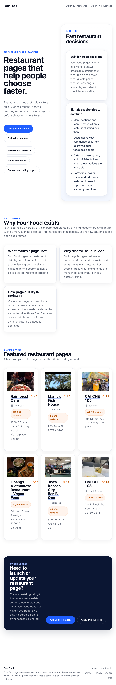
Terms (109, 677)
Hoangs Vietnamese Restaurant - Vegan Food (21, 490)
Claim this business (101, 5)
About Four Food (17, 160)
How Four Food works (19, 150)
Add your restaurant (77, 5)
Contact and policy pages (22, 170)
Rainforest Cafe (19, 398)
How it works (106, 668)
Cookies (108, 673)
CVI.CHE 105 (92, 398)
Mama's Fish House (54, 400)
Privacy (98, 673)
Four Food (10, 6)
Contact (88, 673)
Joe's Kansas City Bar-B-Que (54, 490)
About (94, 668)
